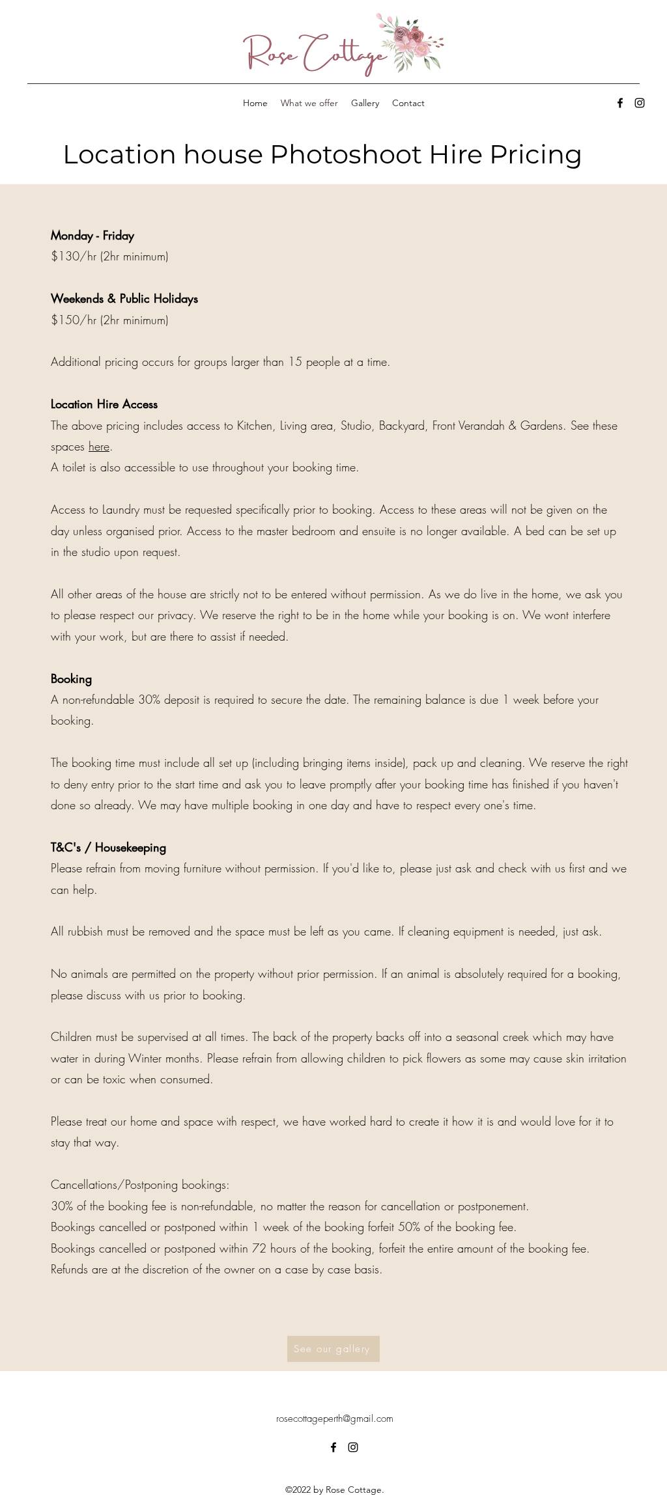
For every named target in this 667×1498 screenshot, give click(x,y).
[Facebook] (620, 102)
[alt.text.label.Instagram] (639, 102)
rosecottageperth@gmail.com (334, 1418)
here (99, 446)
